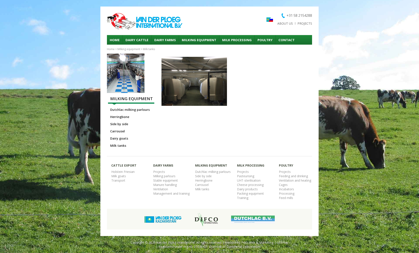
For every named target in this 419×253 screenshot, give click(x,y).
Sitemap (282, 242)
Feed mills (286, 198)
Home (115, 40)
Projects (304, 23)
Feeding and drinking (293, 176)
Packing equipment (250, 193)
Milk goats (118, 176)
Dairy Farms (165, 40)
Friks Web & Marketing (257, 242)
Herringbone (119, 117)
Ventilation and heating (295, 180)
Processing (286, 193)
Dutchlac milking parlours (130, 110)
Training (242, 198)
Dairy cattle (136, 40)
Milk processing (237, 40)
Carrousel (117, 131)
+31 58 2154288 (299, 15)
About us (285, 23)
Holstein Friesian (123, 172)
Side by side (119, 124)
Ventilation (160, 189)
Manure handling (165, 185)
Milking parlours (164, 176)
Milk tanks (149, 49)
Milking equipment (199, 40)
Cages (283, 185)
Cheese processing (250, 185)
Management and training (171, 193)
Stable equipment (165, 180)
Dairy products (247, 189)
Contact (286, 40)
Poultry (265, 40)
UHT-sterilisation (249, 180)
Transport (118, 180)
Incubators (286, 189)
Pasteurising (245, 176)
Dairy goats (119, 138)
